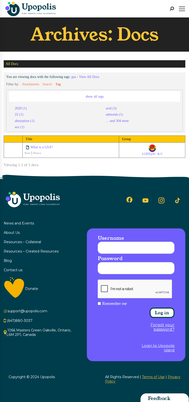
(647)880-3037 (19, 320)
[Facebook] (129, 200)
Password (110, 258)
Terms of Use (153, 377)
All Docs (12, 64)
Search (47, 84)
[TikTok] (177, 201)
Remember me (114, 303)
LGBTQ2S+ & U (152, 154)
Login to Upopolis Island (158, 347)
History (37, 152)
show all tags (95, 96)
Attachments (30, 84)
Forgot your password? (162, 327)
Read (27, 152)
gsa (73, 77)
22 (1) (19, 114)
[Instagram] (161, 200)
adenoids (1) (114, 114)
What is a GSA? (42, 147)
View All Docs (89, 77)
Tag (58, 84)
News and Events (19, 223)
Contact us (13, 270)
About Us (12, 232)
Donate (31, 288)
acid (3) (111, 108)
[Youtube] (145, 200)
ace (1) (19, 127)
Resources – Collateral (22, 242)
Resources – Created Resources (31, 251)
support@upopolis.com (27, 311)
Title (29, 139)
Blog (8, 260)
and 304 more (119, 121)
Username (111, 238)
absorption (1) (24, 121)
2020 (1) (21, 108)
